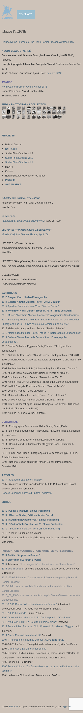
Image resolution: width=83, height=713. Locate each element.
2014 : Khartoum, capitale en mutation (22, 479)
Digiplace (66, 706)
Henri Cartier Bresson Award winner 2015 (24, 86)
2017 (5, 559)
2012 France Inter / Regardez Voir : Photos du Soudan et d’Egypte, (38, 626)
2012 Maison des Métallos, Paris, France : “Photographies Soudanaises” (41, 332)
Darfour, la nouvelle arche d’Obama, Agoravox (27, 492)
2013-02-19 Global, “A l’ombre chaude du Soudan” (29, 604)
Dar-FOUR (11, 148)
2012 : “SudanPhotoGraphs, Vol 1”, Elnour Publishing (31, 528)
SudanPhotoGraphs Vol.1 (19, 162)
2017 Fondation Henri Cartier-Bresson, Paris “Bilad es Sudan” (37, 310)
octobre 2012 (54, 73)
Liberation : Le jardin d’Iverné (24, 559)
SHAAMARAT (13, 184)
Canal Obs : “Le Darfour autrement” (27, 648)
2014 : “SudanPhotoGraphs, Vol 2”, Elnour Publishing (32, 524)
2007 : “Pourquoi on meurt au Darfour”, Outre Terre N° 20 (33, 639)
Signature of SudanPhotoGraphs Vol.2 (24, 220)
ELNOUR (13, 706)
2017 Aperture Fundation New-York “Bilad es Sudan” (30, 306)
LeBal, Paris (9, 216)
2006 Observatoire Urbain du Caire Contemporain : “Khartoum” (36, 617)
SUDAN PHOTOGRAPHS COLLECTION (24, 104)
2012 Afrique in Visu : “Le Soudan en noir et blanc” (29, 621)
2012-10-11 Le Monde (14, 613)
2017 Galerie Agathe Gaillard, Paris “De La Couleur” (31, 301)
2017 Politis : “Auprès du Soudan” (21, 555)
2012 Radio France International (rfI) (21, 635)
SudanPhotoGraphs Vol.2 (19, 157)
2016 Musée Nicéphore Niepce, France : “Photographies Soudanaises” (40, 315)
